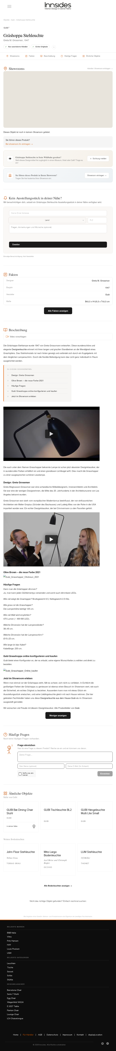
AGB (40, 1034)
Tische (10, 967)
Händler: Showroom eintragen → (100, 68)
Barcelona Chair (14, 990)
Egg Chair (11, 998)
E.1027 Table (13, 1006)
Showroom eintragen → (96, 175)
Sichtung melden (99, 158)
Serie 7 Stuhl (13, 994)
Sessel (10, 971)
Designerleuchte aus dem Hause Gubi (58, 697)
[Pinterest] (107, 1043)
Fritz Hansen (12, 941)
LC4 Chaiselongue (15, 1018)
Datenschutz (52, 1034)
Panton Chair (13, 1010)
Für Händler (28, 1034)
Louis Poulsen (13, 949)
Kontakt (80, 1034)
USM (9, 953)
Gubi (13, 20)
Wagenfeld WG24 (15, 1002)
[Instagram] (102, 1043)
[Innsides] (58, 6)
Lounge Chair (13, 1014)
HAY (9, 944)
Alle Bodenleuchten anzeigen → (58, 885)
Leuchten (11, 963)
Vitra (9, 936)
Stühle (10, 979)
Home (15, 1034)
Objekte (6, 20)
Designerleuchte (19, 349)
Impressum (67, 1034)
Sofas (9, 975)
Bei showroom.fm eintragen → (19, 143)
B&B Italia (11, 932)
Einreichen (105, 773)
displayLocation (95, 1034)
